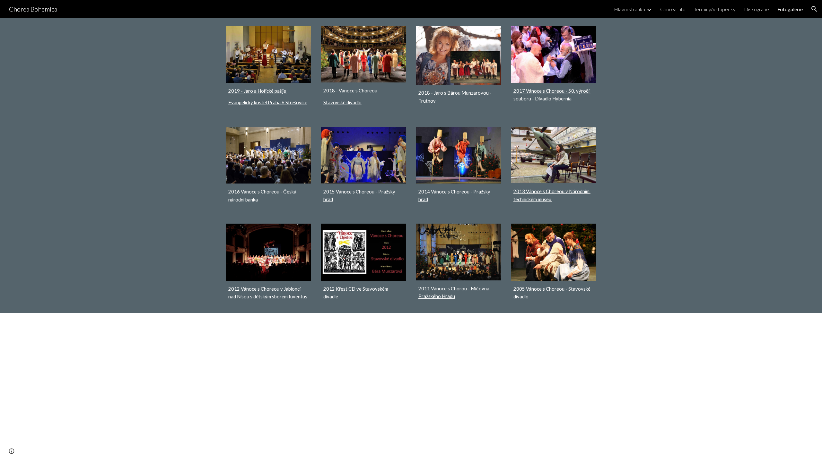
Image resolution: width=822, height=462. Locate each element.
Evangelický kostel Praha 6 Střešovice (267, 102)
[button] (814, 9)
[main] (268, 97)
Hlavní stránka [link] (629, 9)
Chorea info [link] (673, 9)
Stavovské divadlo (342, 102)
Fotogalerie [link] (790, 9)
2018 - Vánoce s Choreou (350, 90)
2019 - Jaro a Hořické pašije (257, 91)
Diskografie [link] (756, 9)
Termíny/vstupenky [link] (715, 9)
